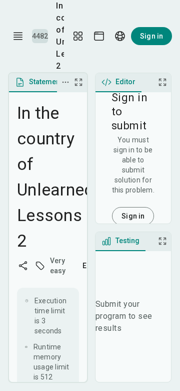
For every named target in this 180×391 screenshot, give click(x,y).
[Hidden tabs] (65, 82)
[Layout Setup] (78, 36)
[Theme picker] (99, 36)
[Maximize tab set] (78, 82)
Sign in (151, 36)
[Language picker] (120, 36)
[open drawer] (18, 36)
